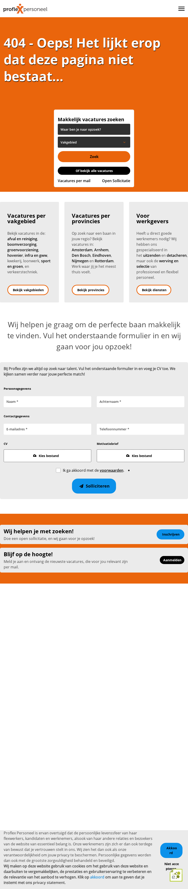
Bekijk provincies (90, 290)
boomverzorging (21, 244)
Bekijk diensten (154, 290)
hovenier (15, 255)
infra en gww (36, 255)
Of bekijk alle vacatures (94, 171)
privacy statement (49, 882)
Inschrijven (171, 534)
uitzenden (151, 255)
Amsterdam (82, 249)
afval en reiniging (22, 238)
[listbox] (94, 142)
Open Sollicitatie (116, 180)
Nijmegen (80, 260)
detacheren (177, 255)
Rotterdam (104, 260)
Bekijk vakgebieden (28, 290)
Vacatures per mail (74, 180)
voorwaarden (111, 470)
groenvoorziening (22, 249)
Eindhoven (101, 255)
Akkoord (171, 850)
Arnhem (101, 249)
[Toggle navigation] (182, 8)
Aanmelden (172, 560)
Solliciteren (97, 486)
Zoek (94, 156)
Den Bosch (81, 255)
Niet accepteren (171, 866)
